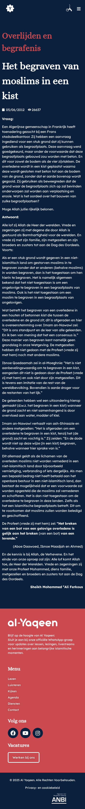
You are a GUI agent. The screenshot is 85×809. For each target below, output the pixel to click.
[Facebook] (13, 733)
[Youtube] (25, 733)
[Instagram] (38, 733)
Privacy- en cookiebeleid (42, 788)
